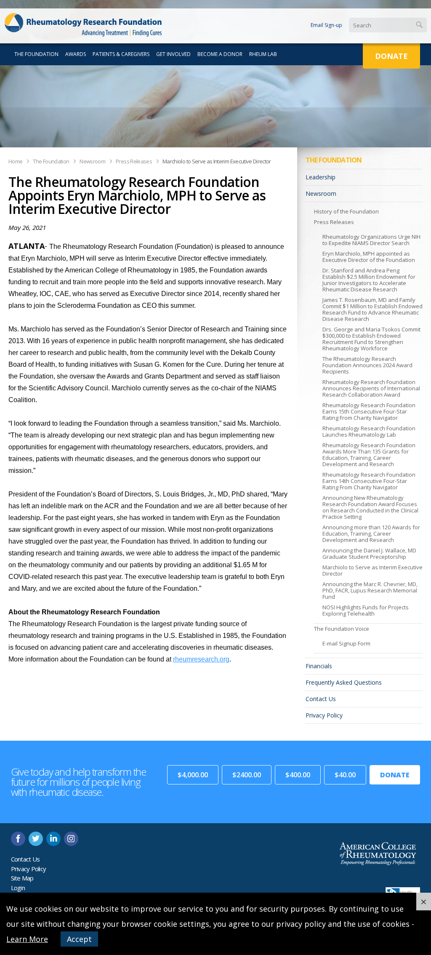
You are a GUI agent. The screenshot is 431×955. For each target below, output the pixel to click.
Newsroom (92, 161)
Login (18, 887)
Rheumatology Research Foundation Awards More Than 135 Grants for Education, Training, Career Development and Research (368, 454)
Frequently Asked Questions (344, 682)
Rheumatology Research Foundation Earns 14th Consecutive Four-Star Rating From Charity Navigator (368, 481)
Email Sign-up (326, 25)
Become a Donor (219, 54)
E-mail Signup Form (346, 643)
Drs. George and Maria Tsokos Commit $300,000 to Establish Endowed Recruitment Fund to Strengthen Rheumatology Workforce (371, 338)
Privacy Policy (324, 715)
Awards (75, 54)
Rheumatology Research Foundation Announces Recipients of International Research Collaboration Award (371, 388)
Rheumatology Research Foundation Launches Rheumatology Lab (368, 431)
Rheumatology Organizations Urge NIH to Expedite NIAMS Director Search (371, 240)
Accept (79, 939)
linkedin (53, 839)
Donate (391, 56)
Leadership (320, 177)
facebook (18, 839)
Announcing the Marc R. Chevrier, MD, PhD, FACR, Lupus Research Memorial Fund (370, 590)
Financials (319, 666)
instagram (71, 839)
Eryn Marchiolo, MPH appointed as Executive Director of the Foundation (368, 257)
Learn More (27, 939)
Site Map (22, 878)
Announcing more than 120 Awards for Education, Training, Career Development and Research (371, 533)
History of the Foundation (346, 211)
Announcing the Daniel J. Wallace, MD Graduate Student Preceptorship (369, 553)
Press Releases (134, 161)
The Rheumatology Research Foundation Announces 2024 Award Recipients (367, 365)
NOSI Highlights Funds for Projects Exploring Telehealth (365, 610)
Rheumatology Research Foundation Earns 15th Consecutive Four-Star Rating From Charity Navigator (368, 411)
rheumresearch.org (201, 659)
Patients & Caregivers (121, 54)
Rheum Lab (263, 54)
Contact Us (321, 699)
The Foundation (36, 54)
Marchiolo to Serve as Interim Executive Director (216, 161)
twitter (36, 839)
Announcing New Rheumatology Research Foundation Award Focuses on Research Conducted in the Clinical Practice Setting (370, 507)
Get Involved (173, 54)
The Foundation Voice (341, 628)
